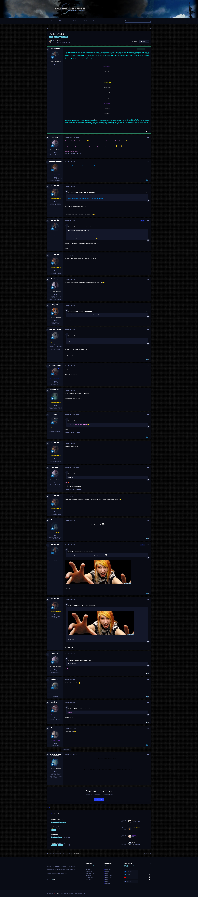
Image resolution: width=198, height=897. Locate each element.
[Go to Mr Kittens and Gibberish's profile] (55, 762)
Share (135, 41)
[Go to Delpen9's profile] (55, 311)
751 (56, 153)
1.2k (56, 294)
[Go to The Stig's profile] (129, 843)
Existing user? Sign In (145, 9)
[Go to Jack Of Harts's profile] (55, 396)
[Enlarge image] (88, 140)
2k (56, 64)
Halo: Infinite (108, 869)
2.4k (56, 430)
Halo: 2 (107, 879)
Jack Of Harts (55, 390)
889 (56, 405)
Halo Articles (50, 20)
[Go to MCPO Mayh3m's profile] (55, 335)
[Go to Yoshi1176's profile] (55, 192)
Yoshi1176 (55, 186)
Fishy (55, 414)
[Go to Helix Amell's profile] (55, 685)
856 (56, 381)
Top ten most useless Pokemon (59, 842)
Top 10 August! (55, 827)
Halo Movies (85, 20)
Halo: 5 (107, 871)
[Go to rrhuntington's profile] (55, 285)
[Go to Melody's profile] (55, 143)
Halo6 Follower (55, 365)
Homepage (88, 869)
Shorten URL (88, 879)
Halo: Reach (108, 877)
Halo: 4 (107, 873)
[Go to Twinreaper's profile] (55, 526)
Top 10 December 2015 (57, 819)
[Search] (150, 21)
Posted (70, 49)
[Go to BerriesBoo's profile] (55, 708)
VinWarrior (55, 48)
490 (56, 743)
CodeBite (57, 893)
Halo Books (73, 20)
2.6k (56, 536)
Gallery (95, 20)
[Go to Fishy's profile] (55, 420)
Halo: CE (107, 881)
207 (56, 695)
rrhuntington (55, 279)
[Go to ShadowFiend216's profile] (55, 167)
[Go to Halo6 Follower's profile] (55, 371)
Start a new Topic (90, 873)
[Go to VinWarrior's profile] (50, 41)
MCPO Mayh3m (55, 329)
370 (56, 177)
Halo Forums (62, 20)
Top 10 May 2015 (55, 834)
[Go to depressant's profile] (55, 734)
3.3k (56, 345)
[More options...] (148, 49)
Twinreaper (55, 520)
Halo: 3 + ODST (108, 875)
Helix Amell (55, 679)
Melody (55, 137)
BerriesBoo (55, 702)
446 (56, 718)
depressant (55, 728)
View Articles (89, 871)
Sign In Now (99, 799)
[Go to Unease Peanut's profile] (129, 828)
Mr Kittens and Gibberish (55, 755)
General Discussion (66, 42)
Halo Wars (107, 883)
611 (56, 320)
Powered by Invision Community (77, 893)
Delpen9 (55, 305)
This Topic (144, 20)
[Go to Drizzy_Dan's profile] (129, 821)
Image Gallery (89, 877)
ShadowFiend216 (55, 161)
